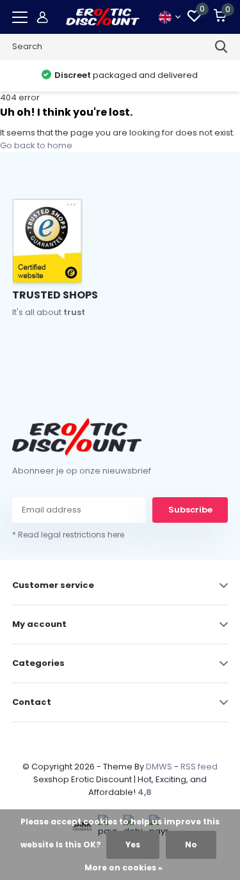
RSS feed (199, 766)
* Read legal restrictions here (68, 534)
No (191, 844)
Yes (132, 844)
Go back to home (36, 145)
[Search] (221, 46)
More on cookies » (123, 867)
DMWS (159, 766)
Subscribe (190, 510)
